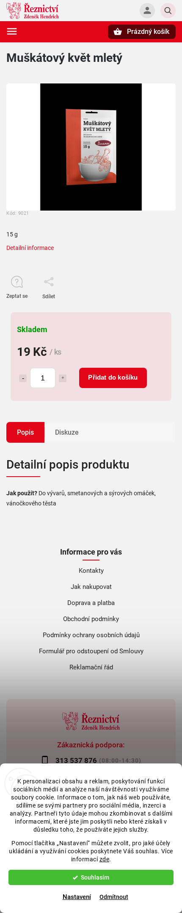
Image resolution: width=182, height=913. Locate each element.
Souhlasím (95, 877)
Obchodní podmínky (91, 619)
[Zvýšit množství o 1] (62, 378)
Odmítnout (113, 897)
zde (104, 859)
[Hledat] (168, 10)
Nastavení (77, 897)
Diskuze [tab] (67, 432)
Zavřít (149, 311)
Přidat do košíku (113, 377)
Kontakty (91, 570)
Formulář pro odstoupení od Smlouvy (91, 651)
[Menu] (12, 31)
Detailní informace (30, 247)
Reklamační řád (91, 667)
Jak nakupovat (91, 587)
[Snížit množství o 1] (23, 378)
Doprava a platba (91, 603)
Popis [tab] (25, 432)
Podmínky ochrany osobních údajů (91, 635)
